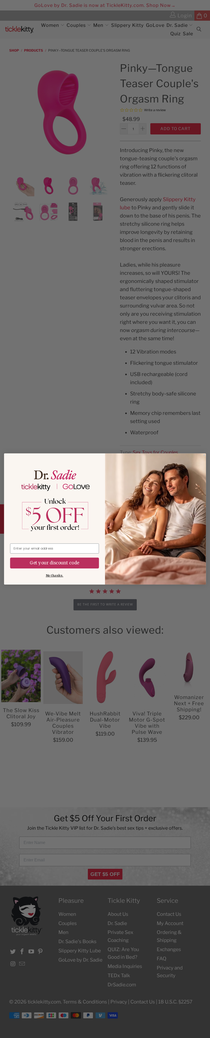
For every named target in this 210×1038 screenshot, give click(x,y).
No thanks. (55, 576)
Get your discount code (54, 563)
